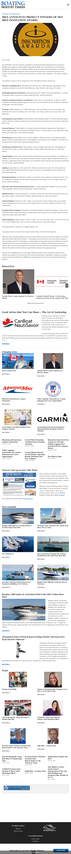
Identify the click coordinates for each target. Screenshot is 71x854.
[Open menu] (68, 4)
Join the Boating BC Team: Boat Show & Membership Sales (16, 718)
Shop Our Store (18, 831)
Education (5, 14)
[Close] (69, 845)
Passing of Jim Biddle (9, 689)
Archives (61, 495)
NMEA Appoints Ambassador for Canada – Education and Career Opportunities (52, 400)
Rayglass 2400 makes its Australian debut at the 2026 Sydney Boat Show (16, 526)
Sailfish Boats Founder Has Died (58, 758)
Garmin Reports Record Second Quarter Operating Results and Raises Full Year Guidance (51, 429)
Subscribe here (28, 498)
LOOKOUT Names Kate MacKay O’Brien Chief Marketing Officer (48, 718)
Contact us (35, 841)
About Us (18, 828)
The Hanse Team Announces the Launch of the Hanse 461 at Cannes (53, 526)
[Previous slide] (4, 286)
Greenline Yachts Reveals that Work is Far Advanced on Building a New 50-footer (16, 583)
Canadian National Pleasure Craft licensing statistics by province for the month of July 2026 (52, 297)
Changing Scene (9, 351)
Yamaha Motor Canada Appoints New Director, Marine (18, 297)
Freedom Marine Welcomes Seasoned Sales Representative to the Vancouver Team (16, 746)
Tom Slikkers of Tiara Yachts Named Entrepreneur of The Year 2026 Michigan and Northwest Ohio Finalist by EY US (58, 772)
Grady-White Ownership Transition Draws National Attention (16, 428)
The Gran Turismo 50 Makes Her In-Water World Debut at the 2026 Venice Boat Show (51, 555)
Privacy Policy (35, 839)
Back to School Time (9, 370)
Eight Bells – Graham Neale (46, 745)
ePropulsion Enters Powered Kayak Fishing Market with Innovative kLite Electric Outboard (33, 638)
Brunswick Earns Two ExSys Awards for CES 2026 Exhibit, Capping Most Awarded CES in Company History (58, 444)
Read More (6, 344)
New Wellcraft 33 (8, 554)
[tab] (27, 303)
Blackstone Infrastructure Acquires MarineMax (14, 400)
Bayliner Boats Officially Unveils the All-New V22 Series (52, 583)
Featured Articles (14, 14)
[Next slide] (66, 286)
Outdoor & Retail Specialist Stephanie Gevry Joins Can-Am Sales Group (52, 690)
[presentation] (18, 281)
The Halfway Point (55, 456)
